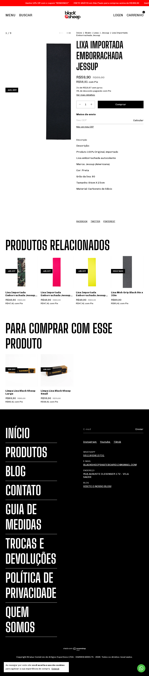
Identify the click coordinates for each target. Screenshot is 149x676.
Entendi (55, 668)
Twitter (95, 221)
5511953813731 (93, 455)
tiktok (117, 441)
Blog (15, 471)
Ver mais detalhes (85, 95)
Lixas (96, 33)
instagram (90, 441)
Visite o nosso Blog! (97, 486)
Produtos (26, 452)
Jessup (105, 33)
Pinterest (109, 221)
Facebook (81, 221)
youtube (105, 441)
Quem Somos (20, 619)
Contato (23, 490)
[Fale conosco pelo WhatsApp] (141, 668)
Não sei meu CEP (85, 127)
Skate (88, 33)
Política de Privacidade (30, 585)
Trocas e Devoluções (30, 551)
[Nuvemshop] (74, 650)
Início (79, 33)
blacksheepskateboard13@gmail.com (110, 464)
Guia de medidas (23, 517)
